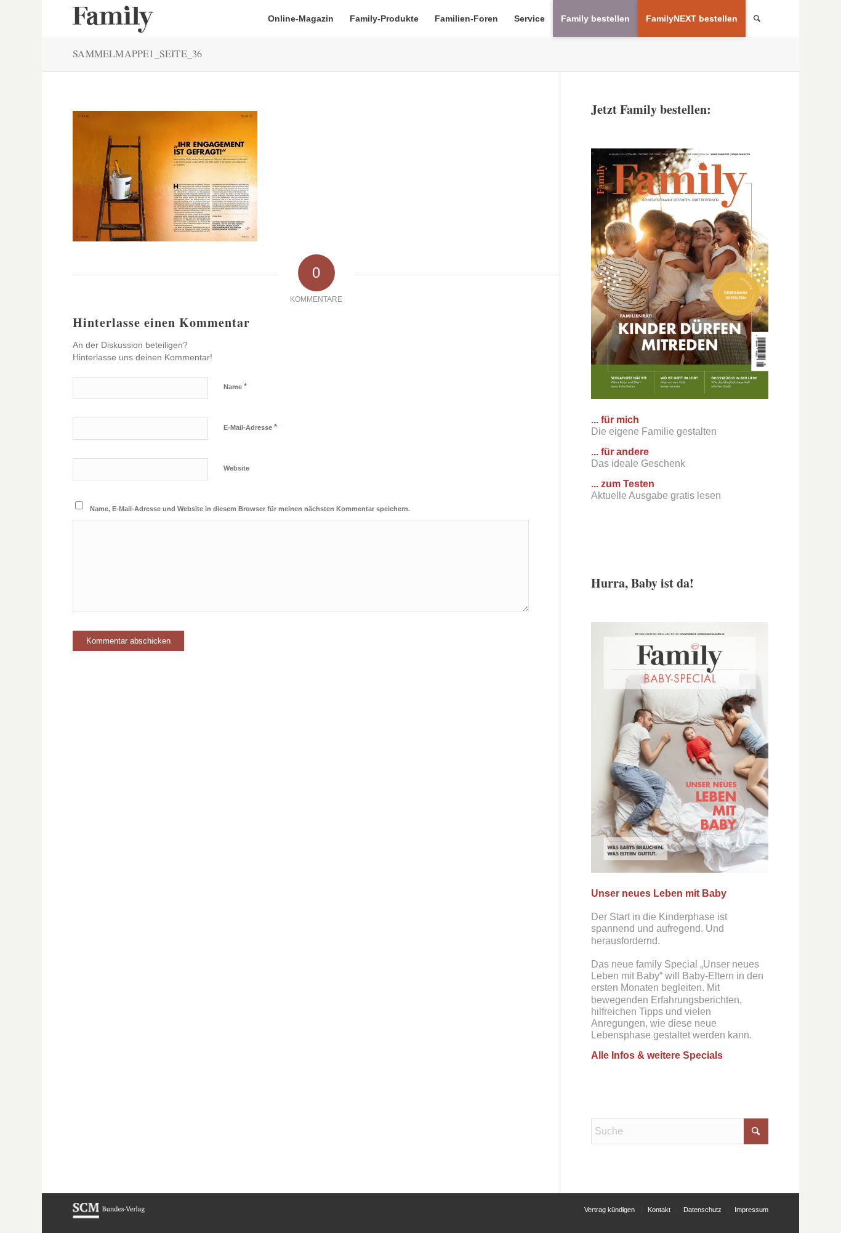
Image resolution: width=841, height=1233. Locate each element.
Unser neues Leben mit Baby (658, 893)
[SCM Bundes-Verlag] (109, 1216)
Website (236, 468)
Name (235, 386)
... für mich (615, 419)
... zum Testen (622, 484)
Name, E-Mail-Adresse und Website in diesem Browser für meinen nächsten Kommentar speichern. (250, 508)
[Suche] (757, 18)
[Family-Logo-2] (113, 18)
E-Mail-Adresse (250, 427)
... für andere (620, 452)
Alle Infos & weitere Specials (657, 1055)
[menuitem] (301, 18)
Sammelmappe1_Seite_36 (137, 53)
